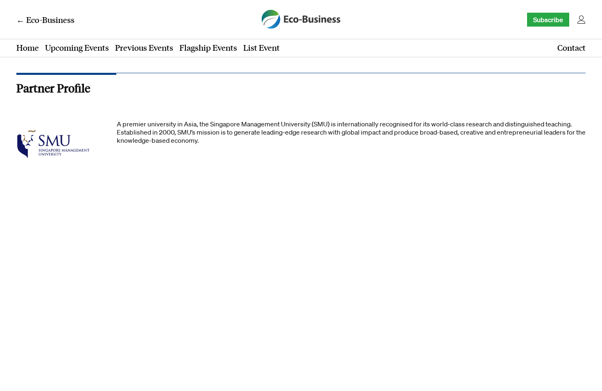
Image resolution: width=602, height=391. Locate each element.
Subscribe (548, 20)
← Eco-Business (45, 20)
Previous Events (144, 47)
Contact (571, 47)
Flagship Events (208, 47)
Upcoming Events (77, 47)
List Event (261, 47)
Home (27, 47)
